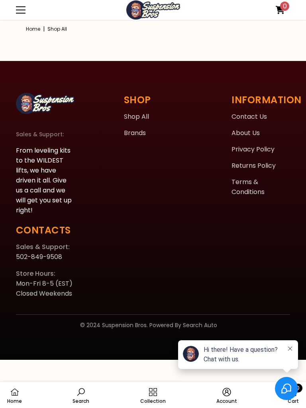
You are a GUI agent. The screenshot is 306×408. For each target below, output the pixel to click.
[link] (81, 395)
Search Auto (200, 325)
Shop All (57, 29)
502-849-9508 (39, 256)
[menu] (21, 10)
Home (33, 29)
